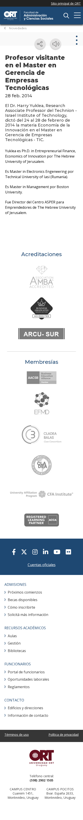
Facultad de (36, 15)
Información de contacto (28, 715)
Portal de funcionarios (26, 672)
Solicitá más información (28, 614)
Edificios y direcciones (25, 707)
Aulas (12, 635)
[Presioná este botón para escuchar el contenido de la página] (55, 44)
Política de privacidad (63, 734)
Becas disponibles (22, 599)
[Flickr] (68, 552)
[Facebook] (14, 552)
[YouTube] (57, 552)
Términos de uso (16, 734)
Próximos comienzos (25, 592)
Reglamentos (19, 686)
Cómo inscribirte (21, 607)
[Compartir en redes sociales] (40, 44)
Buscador (66, 15)
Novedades (18, 28)
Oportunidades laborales (28, 679)
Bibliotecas (17, 650)
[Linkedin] (45, 552)
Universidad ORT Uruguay (41, 758)
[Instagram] (35, 552)
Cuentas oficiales (42, 564)
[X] (24, 552)
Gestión (14, 643)
